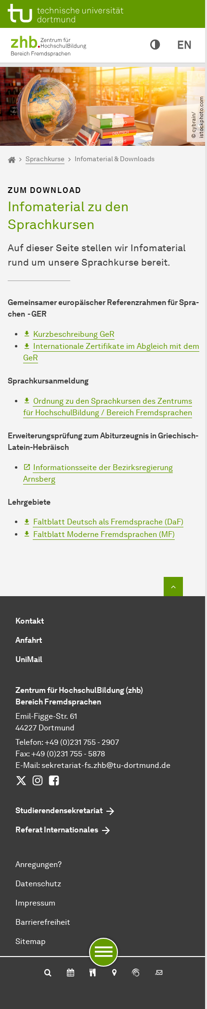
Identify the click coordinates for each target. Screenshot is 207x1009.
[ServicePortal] (135, 973)
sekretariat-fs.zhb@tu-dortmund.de (105, 765)
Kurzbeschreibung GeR (74, 334)
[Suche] (48, 973)
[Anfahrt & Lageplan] (114, 973)
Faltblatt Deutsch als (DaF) (108, 521)
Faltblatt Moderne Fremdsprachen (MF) (104, 534)
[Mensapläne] (93, 973)
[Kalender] (70, 973)
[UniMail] (158, 973)
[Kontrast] (155, 45)
